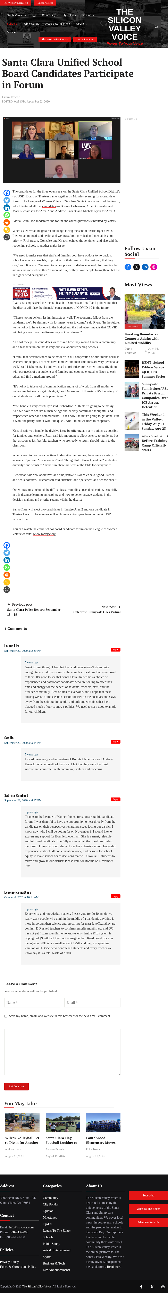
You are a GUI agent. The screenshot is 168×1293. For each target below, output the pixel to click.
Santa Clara (14, 15)
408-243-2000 (19, 1232)
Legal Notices (45, 2)
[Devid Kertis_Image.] (66, 293)
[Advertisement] (145, 182)
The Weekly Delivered (15, 2)
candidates (49, 206)
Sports (80, 24)
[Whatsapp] (6, 215)
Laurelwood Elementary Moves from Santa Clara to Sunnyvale (101, 1145)
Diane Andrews (130, 351)
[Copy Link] (6, 230)
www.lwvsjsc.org (44, 534)
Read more (114, 1266)
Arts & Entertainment (57, 24)
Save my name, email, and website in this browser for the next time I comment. (60, 1016)
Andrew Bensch (14, 1149)
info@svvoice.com (21, 1227)
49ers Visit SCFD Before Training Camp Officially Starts (155, 443)
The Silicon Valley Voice (125, 24)
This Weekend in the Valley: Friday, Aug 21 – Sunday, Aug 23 (154, 421)
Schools (12, 24)
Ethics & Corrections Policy (18, 1266)
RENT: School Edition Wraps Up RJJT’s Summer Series (154, 369)
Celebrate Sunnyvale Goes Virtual (96, 612)
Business (12, 32)
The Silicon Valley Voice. (36, 1286)
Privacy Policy (9, 1261)
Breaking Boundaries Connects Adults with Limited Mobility (142, 338)
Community (49, 15)
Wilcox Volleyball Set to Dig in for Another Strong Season (22, 1142)
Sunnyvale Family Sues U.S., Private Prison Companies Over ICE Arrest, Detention (155, 395)
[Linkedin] (6, 207)
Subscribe (148, 1195)
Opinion (86, 15)
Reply (115, 649)
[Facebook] (6, 193)
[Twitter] (6, 200)
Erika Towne (11, 97)
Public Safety (31, 24)
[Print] (6, 222)
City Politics (69, 15)
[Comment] (6, 237)
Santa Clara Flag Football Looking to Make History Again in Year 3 (61, 1145)
